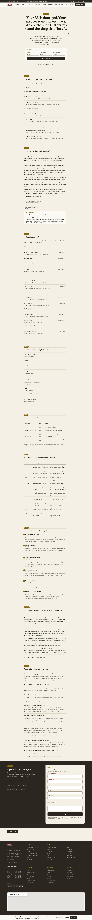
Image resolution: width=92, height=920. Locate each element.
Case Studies (50, 882)
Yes (50, 802)
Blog (56, 4)
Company (61, 4)
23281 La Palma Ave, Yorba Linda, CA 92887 (30, 1)
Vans (48, 855)
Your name (52, 773)
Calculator (49, 876)
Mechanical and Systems (32, 855)
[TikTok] (79, 1)
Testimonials (30, 882)
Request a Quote (79, 4)
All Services (29, 859)
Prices (44, 4)
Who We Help (37, 4)
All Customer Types (71, 857)
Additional (29, 857)
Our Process (29, 874)
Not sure (58, 802)
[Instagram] (84, 1)
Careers (29, 878)
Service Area (69, 855)
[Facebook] (81, 1)
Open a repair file (46, 58)
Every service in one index (29, 337)
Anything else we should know (54, 804)
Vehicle (49, 790)
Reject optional (59, 917)
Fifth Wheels (50, 851)
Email (49, 784)
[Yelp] (76, 1)
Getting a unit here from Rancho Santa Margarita (34, 657)
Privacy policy (36, 918)
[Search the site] (67, 1)
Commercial (69, 849)
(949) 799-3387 (43, 1)
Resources (50, 4)
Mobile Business (70, 851)
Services (17, 4)
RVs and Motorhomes (51, 847)
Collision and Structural (32, 847)
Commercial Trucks (51, 857)
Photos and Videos (31, 880)
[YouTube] (71, 1)
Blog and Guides (50, 870)
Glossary (49, 878)
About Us (29, 870)
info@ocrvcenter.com (12, 866)
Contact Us (69, 878)
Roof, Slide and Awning (32, 853)
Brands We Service (51, 880)
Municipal (69, 853)
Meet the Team (30, 876)
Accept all (73, 917)
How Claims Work (70, 874)
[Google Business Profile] (74, 1)
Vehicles (23, 4)
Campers (49, 849)
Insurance (30, 4)
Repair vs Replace (71, 876)
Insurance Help (70, 870)
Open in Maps (12, 894)
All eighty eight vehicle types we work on (33, 405)
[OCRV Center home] (9, 5)
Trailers (48, 853)
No (53, 802)
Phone (51, 779)
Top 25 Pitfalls (70, 872)
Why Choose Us (30, 872)
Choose (67, 917)
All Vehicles (49, 859)
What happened (51, 795)
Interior (29, 851)
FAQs (48, 874)
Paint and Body (30, 849)
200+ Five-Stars (16, 869)
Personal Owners (70, 847)
